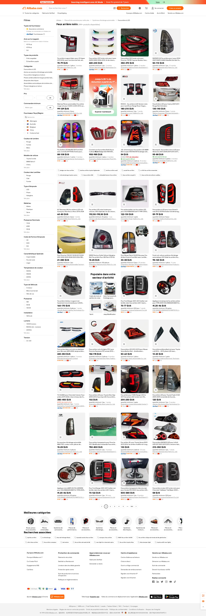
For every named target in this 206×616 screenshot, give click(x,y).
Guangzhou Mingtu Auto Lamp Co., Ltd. (102, 404)
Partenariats (156, 573)
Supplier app (94, 597)
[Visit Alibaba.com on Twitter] (162, 581)
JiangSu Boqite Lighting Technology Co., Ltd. (71, 310)
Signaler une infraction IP (129, 573)
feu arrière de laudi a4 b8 (82, 542)
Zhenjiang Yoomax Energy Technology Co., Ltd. (71, 159)
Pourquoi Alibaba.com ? (34, 557)
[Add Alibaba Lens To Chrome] (57, 597)
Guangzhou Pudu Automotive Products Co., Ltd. (166, 264)
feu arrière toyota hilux (127, 542)
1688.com (81, 606)
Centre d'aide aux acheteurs (130, 557)
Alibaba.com (143, 597)
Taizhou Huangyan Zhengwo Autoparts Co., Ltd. (166, 113)
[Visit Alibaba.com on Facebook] (153, 581)
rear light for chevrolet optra (105, 542)
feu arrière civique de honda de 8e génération (152, 537)
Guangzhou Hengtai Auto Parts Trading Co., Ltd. (103, 358)
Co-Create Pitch (32, 561)
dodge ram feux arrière (67, 170)
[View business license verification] (122, 613)
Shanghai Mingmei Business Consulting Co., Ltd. (135, 163)
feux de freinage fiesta (63, 537)
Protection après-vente (66, 569)
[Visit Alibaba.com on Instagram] (166, 581)
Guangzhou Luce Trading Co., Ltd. (132, 113)
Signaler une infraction (128, 578)
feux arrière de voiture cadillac (151, 175)
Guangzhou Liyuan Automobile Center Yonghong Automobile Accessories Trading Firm (135, 404)
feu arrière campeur (50, 542)
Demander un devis (95, 564)
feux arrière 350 (88, 175)
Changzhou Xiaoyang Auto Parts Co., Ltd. (102, 264)
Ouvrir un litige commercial (130, 565)
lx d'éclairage (46, 537)
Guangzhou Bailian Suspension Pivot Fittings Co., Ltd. (103, 159)
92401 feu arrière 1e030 (125, 537)
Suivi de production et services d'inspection (68, 574)
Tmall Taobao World (92, 606)
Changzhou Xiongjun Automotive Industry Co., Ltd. (135, 264)
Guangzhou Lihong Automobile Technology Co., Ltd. (71, 264)
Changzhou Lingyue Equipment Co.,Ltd (134, 310)
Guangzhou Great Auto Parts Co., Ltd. (69, 113)
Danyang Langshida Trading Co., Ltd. (165, 160)
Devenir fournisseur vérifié (161, 569)
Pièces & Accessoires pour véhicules (76, 20)
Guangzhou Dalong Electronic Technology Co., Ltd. (166, 358)
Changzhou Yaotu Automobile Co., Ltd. (133, 358)
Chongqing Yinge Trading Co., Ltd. (132, 219)
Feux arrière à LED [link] (124, 20)
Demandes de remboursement (131, 569)
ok (50, 98)
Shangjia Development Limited (67, 358)
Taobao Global (112, 606)
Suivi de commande (158, 565)
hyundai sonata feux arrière (84, 537)
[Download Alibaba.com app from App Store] (156, 597)
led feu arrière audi (111, 170)
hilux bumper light (145, 542)
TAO (119, 606)
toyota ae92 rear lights (164, 542)
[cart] (146, 8)
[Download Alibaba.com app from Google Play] (172, 597)
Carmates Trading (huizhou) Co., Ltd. (164, 219)
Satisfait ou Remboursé (66, 561)
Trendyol (126, 606)
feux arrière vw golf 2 (129, 175)
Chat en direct (125, 561)
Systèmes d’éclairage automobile (103, 20)
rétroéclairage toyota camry (68, 175)
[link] (203, 595)
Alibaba (58, 20)
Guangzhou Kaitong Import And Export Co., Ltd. (135, 67)
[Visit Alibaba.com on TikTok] (175, 581)
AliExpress (72, 606)
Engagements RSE (33, 565)
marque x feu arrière (105, 537)
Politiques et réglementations (68, 579)
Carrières (30, 569)
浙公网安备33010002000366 (138, 613)
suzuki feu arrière (129, 170)
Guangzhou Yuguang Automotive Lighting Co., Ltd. (71, 406)
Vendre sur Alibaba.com (160, 557)
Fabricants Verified (95, 560)
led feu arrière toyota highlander (90, 170)
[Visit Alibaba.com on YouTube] (170, 581)
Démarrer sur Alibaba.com (161, 561)
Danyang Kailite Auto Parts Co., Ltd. (68, 219)
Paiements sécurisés (65, 557)
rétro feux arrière (32, 542)
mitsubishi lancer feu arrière (108, 175)
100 (132, 506)
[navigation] (39, 263)
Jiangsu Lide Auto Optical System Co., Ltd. (103, 219)
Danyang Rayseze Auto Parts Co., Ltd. (165, 67)
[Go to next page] (136, 506)
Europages (134, 606)
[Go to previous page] (102, 506)
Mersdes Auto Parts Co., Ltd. (66, 67)
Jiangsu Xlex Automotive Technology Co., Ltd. (103, 67)
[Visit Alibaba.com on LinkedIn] (157, 581)
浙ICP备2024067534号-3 (157, 613)
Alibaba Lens (36, 597)
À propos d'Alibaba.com (35, 553)
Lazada (103, 606)
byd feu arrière (31, 537)
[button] (114, 8)
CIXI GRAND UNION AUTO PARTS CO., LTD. (166, 310)
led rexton (66, 542)
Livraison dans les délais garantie (69, 565)
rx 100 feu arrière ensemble (148, 170)
